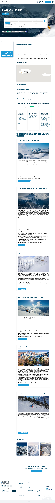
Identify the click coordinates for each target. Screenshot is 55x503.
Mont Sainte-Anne (31, 99)
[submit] (14, 491)
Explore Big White (22, 289)
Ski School (39, 22)
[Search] (44, 21)
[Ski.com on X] (5, 486)
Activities (18, 22)
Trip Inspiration (5, 49)
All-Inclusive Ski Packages (39, 488)
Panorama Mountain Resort (33, 92)
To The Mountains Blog (39, 497)
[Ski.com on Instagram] (8, 486)
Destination (7, 19)
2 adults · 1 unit (37, 20)
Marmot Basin (30, 86)
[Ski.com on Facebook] (2, 486)
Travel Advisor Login (31, 484)
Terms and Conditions (22, 495)
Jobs (19, 493)
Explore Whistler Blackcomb (24, 180)
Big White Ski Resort (20, 90)
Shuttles (27, 22)
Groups (29, 487)
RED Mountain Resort (44, 92)
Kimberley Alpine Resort (20, 92)
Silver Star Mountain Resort (33, 93)
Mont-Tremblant (19, 99)
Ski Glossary (38, 495)
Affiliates (29, 482)
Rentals (45, 22)
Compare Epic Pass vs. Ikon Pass (40, 493)
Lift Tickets (33, 22)
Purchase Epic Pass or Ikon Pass (40, 491)
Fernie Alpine (30, 90)
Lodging (8, 22)
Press (20, 490)
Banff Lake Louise (19, 86)
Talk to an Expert (7, 55)
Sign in (14, 26)
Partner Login (30, 485)
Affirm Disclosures (30, 490)
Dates (20, 19)
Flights (13, 22)
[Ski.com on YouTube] (11, 486)
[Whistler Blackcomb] (19, 72)
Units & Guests (35, 19)
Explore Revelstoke (22, 338)
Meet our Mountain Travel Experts (21, 483)
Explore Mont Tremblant (23, 385)
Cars (23, 22)
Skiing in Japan (39, 482)
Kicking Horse (42, 90)
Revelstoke (18, 93)
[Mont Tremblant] (43, 75)
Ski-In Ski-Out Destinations (39, 486)
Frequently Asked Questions (21, 487)
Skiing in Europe (39, 484)
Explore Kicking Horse (23, 432)
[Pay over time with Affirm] (23, 31)
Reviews (20, 492)
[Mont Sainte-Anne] (45, 74)
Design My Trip (5, 13)
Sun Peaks (42, 93)
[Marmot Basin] (22, 70)
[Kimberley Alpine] (23, 72)
